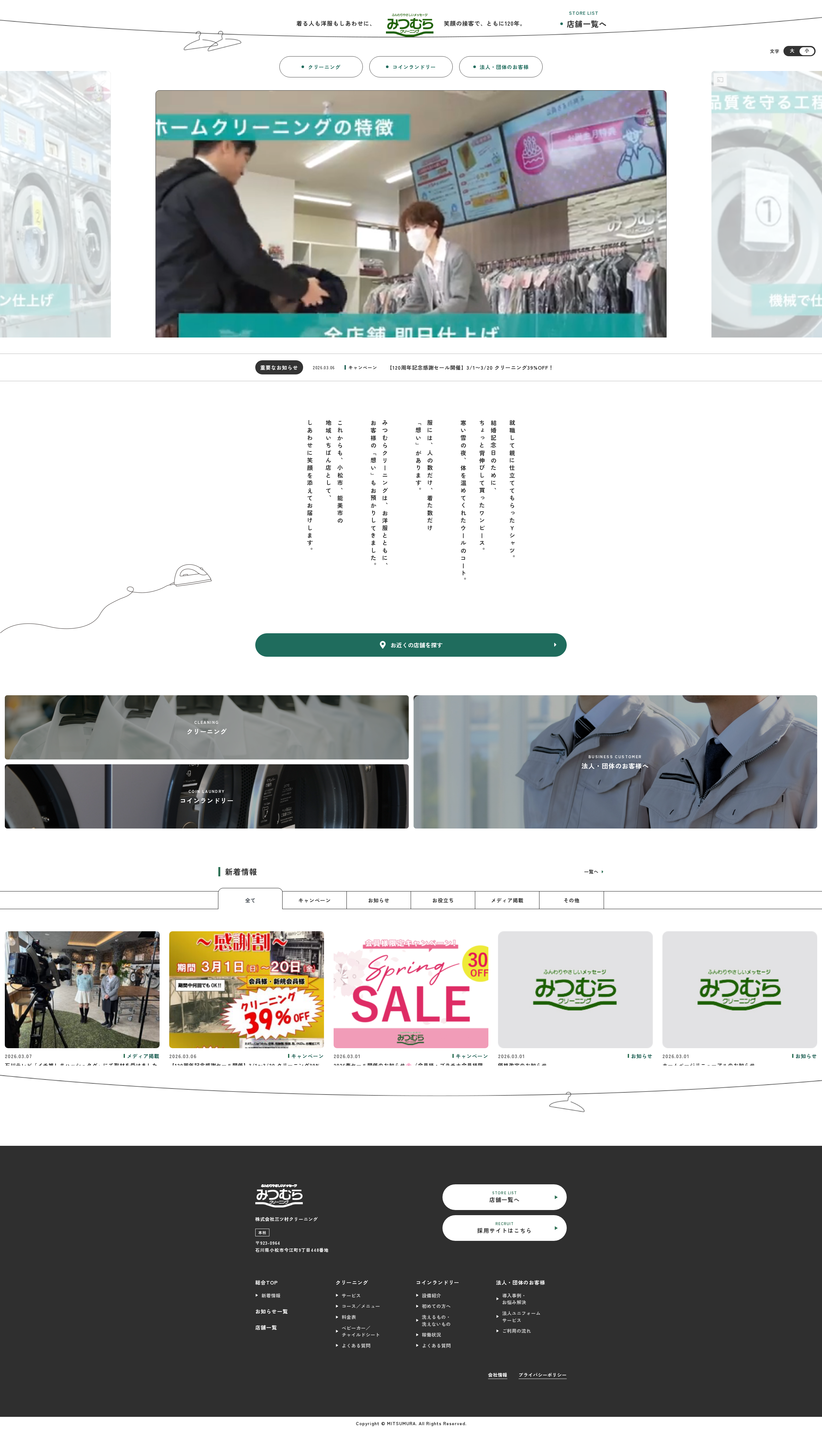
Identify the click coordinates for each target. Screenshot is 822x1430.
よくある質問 (356, 1345)
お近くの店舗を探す (416, 645)
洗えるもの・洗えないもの (436, 1320)
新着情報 (271, 1295)
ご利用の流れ (516, 1330)
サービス (351, 1295)
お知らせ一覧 (271, 1311)
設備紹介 (431, 1295)
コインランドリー (414, 67)
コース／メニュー (361, 1306)
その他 (572, 900)
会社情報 (497, 1374)
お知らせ (379, 900)
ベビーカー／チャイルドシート (361, 1331)
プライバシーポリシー (543, 1374)
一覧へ (592, 871)
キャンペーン (314, 900)
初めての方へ (436, 1306)
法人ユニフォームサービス (521, 1316)
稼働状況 (431, 1334)
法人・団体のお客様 (504, 67)
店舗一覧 (266, 1327)
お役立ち (443, 900)
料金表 (349, 1316)
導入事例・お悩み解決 (514, 1299)
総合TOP (266, 1282)
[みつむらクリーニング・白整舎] (409, 23)
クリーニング (324, 67)
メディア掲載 (507, 900)
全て (250, 900)
